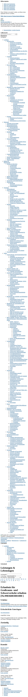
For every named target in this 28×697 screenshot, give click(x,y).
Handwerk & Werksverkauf (17, 240)
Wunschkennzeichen (18, 494)
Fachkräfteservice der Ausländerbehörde (18, 418)
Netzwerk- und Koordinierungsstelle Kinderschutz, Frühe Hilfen (18, 386)
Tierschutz (12, 515)
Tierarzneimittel (14, 518)
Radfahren (9, 219)
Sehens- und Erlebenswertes (14, 229)
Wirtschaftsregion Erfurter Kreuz (18, 141)
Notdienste (12, 80)
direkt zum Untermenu (9, 8)
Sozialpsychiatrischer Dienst (17, 356)
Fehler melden (7, 689)
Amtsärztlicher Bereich (15, 345)
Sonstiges (12, 94)
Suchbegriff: (4, 574)
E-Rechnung (13, 275)
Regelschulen (13, 166)
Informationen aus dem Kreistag (18, 120)
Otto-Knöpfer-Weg (14, 212)
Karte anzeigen (4, 631)
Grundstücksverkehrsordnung (17, 439)
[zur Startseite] (2, 20)
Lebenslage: (4, 576)
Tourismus (6, 187)
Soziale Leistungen (14, 455)
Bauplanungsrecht (14, 288)
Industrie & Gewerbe (15, 46)
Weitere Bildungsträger (12, 176)
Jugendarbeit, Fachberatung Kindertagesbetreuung (16, 379)
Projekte (15, 332)
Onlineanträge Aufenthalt (19, 420)
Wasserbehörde (13, 475)
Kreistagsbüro (13, 325)
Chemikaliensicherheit (15, 476)
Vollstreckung (13, 406)
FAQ (11, 136)
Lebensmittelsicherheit (15, 511)
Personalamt (10, 432)
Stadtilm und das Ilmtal (15, 200)
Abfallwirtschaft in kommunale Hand (17, 110)
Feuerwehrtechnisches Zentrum (17, 264)
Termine (12, 119)
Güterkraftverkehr (14, 498)
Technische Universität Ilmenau (14, 180)
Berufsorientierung (14, 148)
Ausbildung (13, 433)
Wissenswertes (10, 41)
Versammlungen (14, 429)
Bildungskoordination (12, 178)
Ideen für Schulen (14, 225)
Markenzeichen (14, 130)
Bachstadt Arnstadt (14, 192)
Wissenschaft (10, 182)
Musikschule (13, 173)
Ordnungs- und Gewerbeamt (14, 409)
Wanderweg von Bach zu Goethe (18, 210)
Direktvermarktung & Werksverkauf (15, 242)
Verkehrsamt (10, 490)
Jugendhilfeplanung (15, 381)
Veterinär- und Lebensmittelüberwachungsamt (14, 508)
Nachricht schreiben (5, 639)
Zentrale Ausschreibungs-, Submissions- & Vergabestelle (17, 443)
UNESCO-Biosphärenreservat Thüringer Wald (17, 233)
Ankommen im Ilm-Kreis (16, 150)
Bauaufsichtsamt (11, 285)
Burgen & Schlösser (15, 231)
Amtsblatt (12, 81)
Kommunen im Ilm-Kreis (16, 44)
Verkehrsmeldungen (15, 76)
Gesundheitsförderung (15, 353)
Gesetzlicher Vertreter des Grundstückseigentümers (16, 441)
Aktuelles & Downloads (16, 451)
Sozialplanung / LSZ (15, 383)
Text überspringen (5, 603)
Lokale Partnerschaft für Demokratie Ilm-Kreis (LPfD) (17, 301)
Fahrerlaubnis (13, 496)
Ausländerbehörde (14, 416)
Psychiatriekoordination (16, 358)
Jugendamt (9, 370)
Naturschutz (13, 473)
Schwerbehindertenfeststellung (17, 459)
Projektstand (13, 134)
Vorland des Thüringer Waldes (17, 203)
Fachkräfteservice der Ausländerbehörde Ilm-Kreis (17, 152)
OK (2, 19)
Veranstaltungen (11, 189)
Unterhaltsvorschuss (15, 377)
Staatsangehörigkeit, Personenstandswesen (15, 424)
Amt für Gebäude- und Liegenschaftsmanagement (13, 269)
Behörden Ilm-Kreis (15, 88)
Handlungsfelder (17, 331)
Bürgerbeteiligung (14, 101)
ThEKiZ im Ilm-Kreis (15, 392)
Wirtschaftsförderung (12, 125)
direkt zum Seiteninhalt (9, 9)
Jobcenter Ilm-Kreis (11, 522)
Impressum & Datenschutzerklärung (12, 690)
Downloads (13, 265)
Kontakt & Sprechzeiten (16, 411)
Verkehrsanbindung (15, 58)
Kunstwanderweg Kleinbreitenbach (18, 215)
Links (11, 267)
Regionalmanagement (12, 126)
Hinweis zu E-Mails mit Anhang (12, 692)
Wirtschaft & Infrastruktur (16, 324)
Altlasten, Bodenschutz (15, 471)
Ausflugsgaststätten (14, 249)
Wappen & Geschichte (15, 42)
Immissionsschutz (14, 472)
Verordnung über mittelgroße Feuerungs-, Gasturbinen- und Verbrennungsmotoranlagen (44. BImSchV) (18, 481)
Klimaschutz (13, 327)
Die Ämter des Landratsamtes (17, 70)
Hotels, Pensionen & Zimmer (17, 250)
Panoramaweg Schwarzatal (16, 218)
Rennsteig (12, 205)
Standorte (12, 73)
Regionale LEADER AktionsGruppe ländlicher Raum (18, 143)
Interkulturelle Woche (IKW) (17, 299)
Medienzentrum (14, 279)
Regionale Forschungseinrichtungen (16, 184)
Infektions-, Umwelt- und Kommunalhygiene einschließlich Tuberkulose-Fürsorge (18, 348)
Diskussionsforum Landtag (19, 115)
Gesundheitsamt (11, 341)
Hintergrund (16, 330)
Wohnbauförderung (15, 284)
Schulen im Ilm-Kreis (12, 164)
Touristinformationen (12, 252)
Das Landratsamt (11, 65)
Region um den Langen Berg (17, 199)
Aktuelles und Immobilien (16, 271)
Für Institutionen (14, 528)
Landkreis (6, 39)
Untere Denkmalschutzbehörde (17, 292)
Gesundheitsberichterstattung (17, 355)
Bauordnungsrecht (14, 291)
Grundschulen (13, 165)
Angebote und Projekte (15, 397)
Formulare (12, 98)
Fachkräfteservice (11, 146)
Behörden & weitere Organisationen (16, 87)
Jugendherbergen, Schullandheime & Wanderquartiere (18, 247)
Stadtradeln (12, 222)
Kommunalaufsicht (11, 408)
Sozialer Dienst (13, 374)
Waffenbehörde (14, 415)
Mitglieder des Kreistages (16, 118)
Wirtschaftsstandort (11, 139)
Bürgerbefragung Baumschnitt (17, 113)
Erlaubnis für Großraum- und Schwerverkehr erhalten (14, 606)
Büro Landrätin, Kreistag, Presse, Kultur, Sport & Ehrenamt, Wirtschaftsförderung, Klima (17, 319)
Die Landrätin (13, 66)
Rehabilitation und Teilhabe (16, 464)
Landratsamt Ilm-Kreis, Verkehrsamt (9, 626)
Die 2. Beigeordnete (15, 69)
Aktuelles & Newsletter (12, 123)
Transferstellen (13, 186)
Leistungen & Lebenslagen (16, 99)
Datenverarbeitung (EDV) (16, 274)
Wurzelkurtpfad (14, 214)
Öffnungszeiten (14, 72)
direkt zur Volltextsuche (9, 5)
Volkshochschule (14, 175)
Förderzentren (13, 171)
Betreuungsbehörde (15, 454)
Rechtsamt (9, 436)
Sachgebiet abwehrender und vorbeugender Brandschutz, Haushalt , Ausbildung (17, 259)
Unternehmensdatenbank (13, 154)
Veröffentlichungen (11, 74)
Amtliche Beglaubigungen (16, 437)
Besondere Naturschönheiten (17, 63)
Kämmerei (9, 401)
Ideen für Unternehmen (15, 224)
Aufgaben (12, 97)
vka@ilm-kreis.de (9, 637)
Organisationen (13, 90)
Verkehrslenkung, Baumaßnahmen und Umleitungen (18, 501)
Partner (15, 337)
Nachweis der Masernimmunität (18, 352)
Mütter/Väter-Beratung (15, 394)
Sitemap (6, 695)
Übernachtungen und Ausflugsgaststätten (17, 245)
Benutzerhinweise (14, 155)
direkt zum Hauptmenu (9, 6)
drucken (12, 684)
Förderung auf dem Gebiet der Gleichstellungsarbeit (17, 307)
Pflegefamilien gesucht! (15, 373)
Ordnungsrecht (13, 427)
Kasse (8, 404)
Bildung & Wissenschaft (7, 162)
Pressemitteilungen (14, 137)
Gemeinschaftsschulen (15, 168)
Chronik (12, 133)
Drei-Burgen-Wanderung (16, 211)
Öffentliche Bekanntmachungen (18, 77)
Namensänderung (14, 426)
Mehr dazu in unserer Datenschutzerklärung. (13, 16)
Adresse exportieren (5, 641)
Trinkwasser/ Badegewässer (17, 351)
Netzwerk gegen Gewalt (16, 314)
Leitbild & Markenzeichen (13, 129)
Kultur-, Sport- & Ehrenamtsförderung (15, 322)
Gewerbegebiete (14, 140)
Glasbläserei (13, 239)
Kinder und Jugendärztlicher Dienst (18, 359)
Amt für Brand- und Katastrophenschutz (17, 254)
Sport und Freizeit (11, 228)
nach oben (6, 684)
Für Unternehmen (14, 526)
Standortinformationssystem (13, 157)
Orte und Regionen (11, 190)
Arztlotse (12, 344)
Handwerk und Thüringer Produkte (15, 238)
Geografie (9, 56)
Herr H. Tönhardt (5, 666)
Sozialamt (9, 450)
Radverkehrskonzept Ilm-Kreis (17, 221)
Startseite (3, 540)
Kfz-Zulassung (13, 493)
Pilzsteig (12, 217)
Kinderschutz (13, 388)
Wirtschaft (6, 122)
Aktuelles (12, 256)
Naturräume (13, 62)
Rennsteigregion (14, 196)
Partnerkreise (13, 45)
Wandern (9, 204)
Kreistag (9, 116)
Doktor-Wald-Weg (14, 207)
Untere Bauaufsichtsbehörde (17, 286)
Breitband (9, 132)
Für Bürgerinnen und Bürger (17, 525)
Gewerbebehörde (14, 413)
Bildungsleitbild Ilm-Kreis (16, 179)
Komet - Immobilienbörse (13, 158)
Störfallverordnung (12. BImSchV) (18, 478)
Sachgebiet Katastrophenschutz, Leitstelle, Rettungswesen (18, 262)
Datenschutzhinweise (15, 399)
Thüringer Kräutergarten (16, 235)
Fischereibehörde (14, 514)
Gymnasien (13, 169)
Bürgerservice (10, 95)
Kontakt (6, 693)
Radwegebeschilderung (15, 226)
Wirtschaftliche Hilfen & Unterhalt (18, 376)
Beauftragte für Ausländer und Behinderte (17, 296)
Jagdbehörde (13, 512)
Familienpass (13, 395)
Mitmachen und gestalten (19, 335)
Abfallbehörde (13, 469)
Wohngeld (12, 465)
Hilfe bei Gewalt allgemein (16, 313)
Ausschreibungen (14, 83)
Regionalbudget (14, 127)
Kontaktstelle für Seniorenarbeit (18, 316)
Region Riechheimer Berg (16, 201)
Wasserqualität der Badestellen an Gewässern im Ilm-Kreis (18, 364)
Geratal (12, 197)
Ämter (5, 253)
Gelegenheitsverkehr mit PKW (17, 497)
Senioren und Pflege (15, 452)
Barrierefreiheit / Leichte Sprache (12, 30)
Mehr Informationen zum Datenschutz (10, 27)
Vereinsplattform (14, 49)
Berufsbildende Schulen (16, 172)
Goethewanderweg (14, 208)
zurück (2, 684)
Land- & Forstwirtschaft (16, 48)
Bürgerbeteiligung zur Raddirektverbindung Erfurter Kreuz (18, 107)
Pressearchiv (13, 79)
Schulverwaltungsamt (12, 445)
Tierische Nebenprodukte (16, 519)
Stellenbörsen (13, 147)
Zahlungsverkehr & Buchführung (18, 405)
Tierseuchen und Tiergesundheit (18, 517)
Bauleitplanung (13, 289)
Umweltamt (10, 466)
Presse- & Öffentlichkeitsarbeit (17, 338)
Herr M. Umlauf (5, 647)
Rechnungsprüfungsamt (13, 434)
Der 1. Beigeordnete (15, 67)
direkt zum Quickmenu (9, 4)
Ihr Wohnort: (4, 577)
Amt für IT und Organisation (14, 272)
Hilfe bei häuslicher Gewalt (16, 312)
